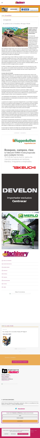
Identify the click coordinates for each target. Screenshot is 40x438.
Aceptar (6, 433)
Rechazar (13, 433)
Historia (5, 283)
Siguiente (23, 132)
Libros (4, 287)
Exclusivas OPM (6, 280)
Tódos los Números (7, 260)
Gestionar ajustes (22, 433)
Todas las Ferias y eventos (21, 361)
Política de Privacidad (18, 431)
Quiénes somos (6, 267)
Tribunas (5, 277)
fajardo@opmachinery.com (6, 375)
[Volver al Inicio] (20, 2)
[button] (2, 2)
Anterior (16, 132)
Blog (36, 430)
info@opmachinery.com (5, 380)
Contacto (5, 270)
